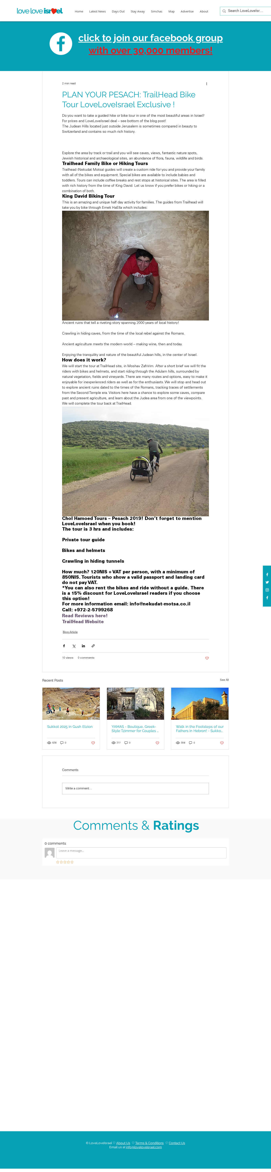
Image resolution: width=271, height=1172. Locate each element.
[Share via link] (93, 646)
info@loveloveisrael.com (144, 1147)
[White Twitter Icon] (267, 582)
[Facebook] (267, 597)
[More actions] (206, 83)
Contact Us (177, 1143)
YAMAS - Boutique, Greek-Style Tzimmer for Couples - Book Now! (135, 728)
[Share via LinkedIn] (83, 646)
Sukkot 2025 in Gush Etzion (70, 726)
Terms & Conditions (149, 1143)
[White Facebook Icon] (267, 574)
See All (224, 680)
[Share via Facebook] (64, 646)
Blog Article (70, 632)
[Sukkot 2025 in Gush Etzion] (71, 704)
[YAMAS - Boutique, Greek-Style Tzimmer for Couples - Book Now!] (135, 704)
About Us (123, 1143)
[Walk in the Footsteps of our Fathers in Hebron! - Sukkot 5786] (200, 704)
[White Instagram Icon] (267, 590)
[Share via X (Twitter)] (74, 646)
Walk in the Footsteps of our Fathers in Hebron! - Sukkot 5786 (200, 728)
